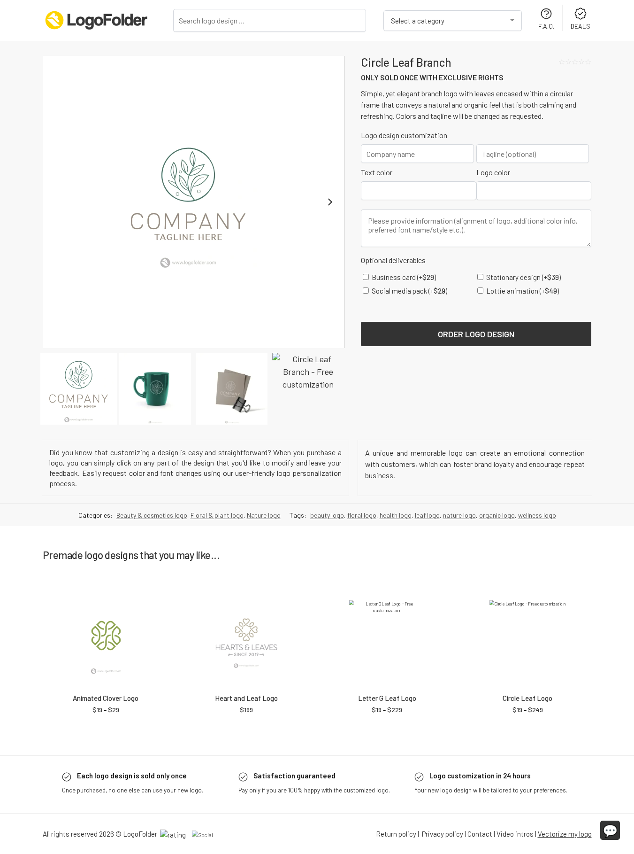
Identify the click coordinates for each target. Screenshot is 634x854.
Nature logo (264, 515)
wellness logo (537, 515)
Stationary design (523, 277)
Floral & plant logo (217, 515)
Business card (403, 277)
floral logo (361, 515)
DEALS (580, 26)
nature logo (459, 515)
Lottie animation (522, 291)
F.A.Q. (546, 26)
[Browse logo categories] (453, 20)
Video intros (515, 834)
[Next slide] (330, 202)
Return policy (396, 834)
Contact (479, 834)
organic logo (497, 515)
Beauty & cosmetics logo (151, 515)
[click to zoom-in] (193, 202)
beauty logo (327, 515)
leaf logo (427, 515)
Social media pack (408, 291)
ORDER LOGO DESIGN (476, 334)
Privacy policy (442, 834)
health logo (396, 515)
